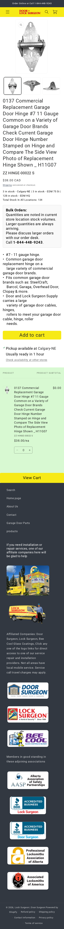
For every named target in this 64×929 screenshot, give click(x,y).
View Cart (32, 478)
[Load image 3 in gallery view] (51, 86)
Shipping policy (47, 912)
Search (11, 490)
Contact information (24, 917)
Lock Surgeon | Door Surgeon (30, 907)
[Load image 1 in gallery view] (12, 86)
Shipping (7, 185)
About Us (12, 506)
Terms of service (34, 923)
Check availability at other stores (26, 360)
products (12, 531)
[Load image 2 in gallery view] (32, 86)
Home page (14, 498)
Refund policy (28, 912)
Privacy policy (46, 917)
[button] (7, 12)
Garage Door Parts (18, 523)
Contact (11, 514)
